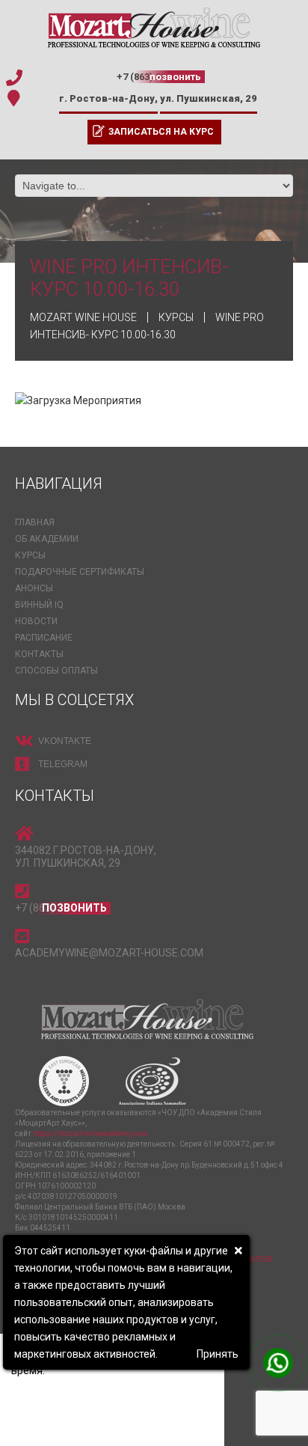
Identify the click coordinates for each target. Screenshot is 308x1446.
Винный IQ (39, 605)
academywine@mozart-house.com (109, 953)
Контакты (39, 654)
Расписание (44, 637)
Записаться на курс (161, 131)
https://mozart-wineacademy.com (90, 1133)
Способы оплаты (56, 670)
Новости (36, 621)
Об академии (46, 539)
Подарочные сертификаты (79, 572)
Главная (35, 522)
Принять (217, 1354)
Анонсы (34, 588)
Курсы (30, 555)
